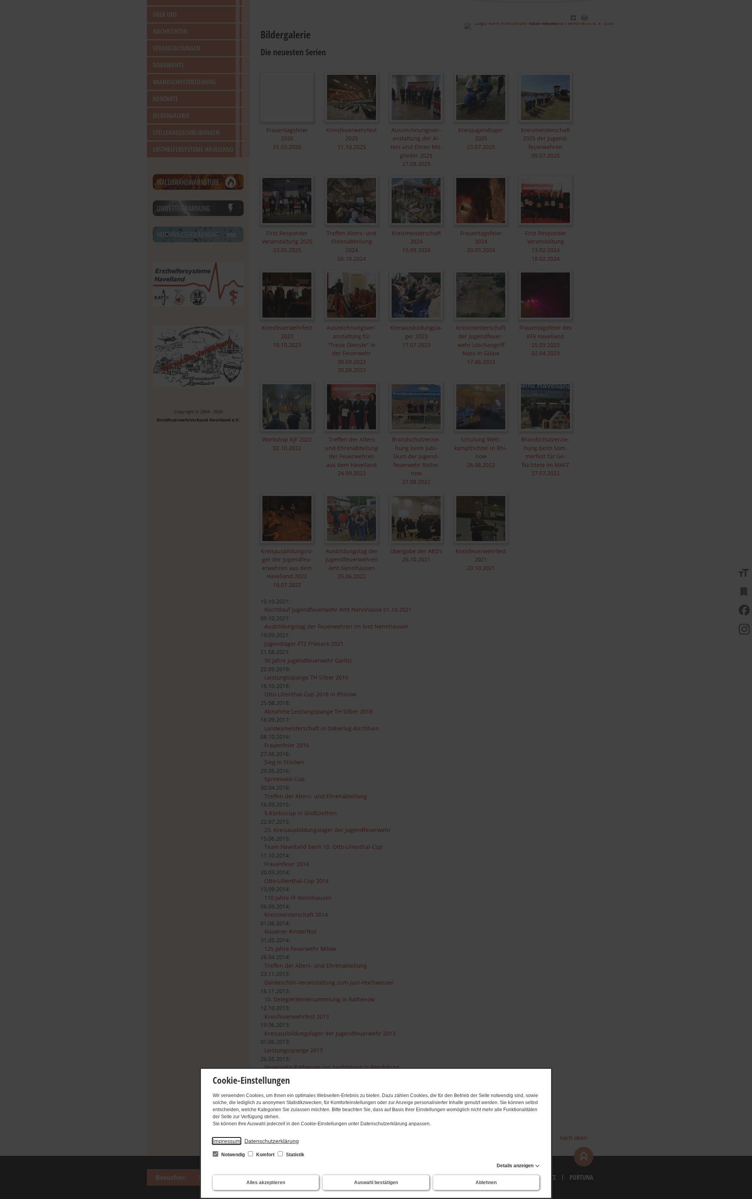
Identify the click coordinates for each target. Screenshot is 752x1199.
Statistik (294, 1154)
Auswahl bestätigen (376, 1182)
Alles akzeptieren (265, 1182)
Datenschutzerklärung (271, 1141)
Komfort (265, 1154)
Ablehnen (486, 1182)
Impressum (226, 1141)
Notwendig (233, 1154)
